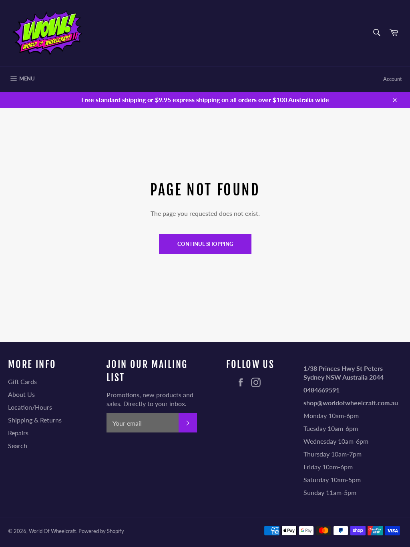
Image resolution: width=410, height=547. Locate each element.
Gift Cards (22, 381)
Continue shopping (205, 244)
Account (392, 79)
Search (17, 445)
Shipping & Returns (35, 420)
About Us (21, 394)
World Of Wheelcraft (52, 531)
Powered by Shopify (101, 531)
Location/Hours (30, 407)
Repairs (18, 432)
